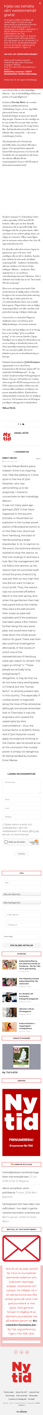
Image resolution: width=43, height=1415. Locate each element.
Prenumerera (21, 1396)
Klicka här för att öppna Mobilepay (20, 80)
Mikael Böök (21, 433)
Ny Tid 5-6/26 (10, 1072)
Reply (38, 458)
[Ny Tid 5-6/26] (21, 1057)
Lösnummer (34, 1392)
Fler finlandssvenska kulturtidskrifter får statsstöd (29, 981)
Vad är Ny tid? (21, 1392)
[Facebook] (16, 1352)
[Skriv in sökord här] (21, 882)
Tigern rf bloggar (22, 1164)
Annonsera (10, 1396)
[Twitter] (21, 1352)
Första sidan (9, 1392)
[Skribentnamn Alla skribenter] (21, 894)
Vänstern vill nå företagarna (26, 1010)
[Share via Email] (23, 424)
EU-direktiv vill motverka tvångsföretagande (29, 996)
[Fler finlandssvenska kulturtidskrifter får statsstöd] (9, 982)
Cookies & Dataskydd (17, 1399)
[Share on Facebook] (18, 424)
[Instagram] (27, 1352)
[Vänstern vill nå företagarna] (9, 1012)
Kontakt (31, 1399)
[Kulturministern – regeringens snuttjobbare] (9, 1027)
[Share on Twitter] (21, 424)
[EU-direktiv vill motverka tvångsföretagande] (9, 997)
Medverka (33, 1396)
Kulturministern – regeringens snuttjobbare (27, 1026)
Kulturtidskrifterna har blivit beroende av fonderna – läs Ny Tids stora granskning (29, 965)
